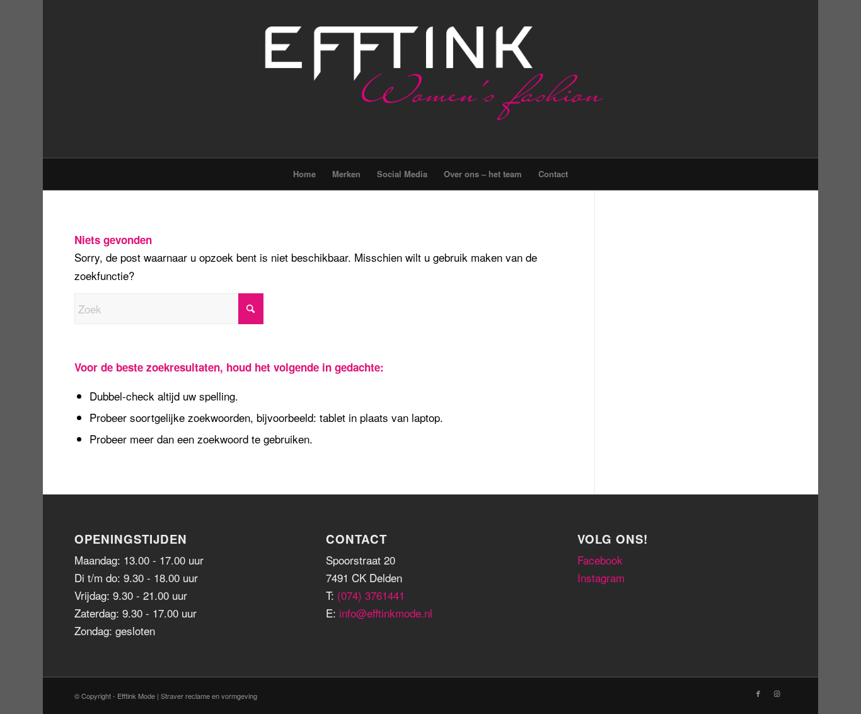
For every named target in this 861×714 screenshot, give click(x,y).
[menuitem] (304, 174)
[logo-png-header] (431, 79)
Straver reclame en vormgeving (209, 696)
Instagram (601, 577)
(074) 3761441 (371, 595)
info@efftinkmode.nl (385, 613)
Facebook (600, 560)
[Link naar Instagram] (777, 693)
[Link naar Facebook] (758, 693)
